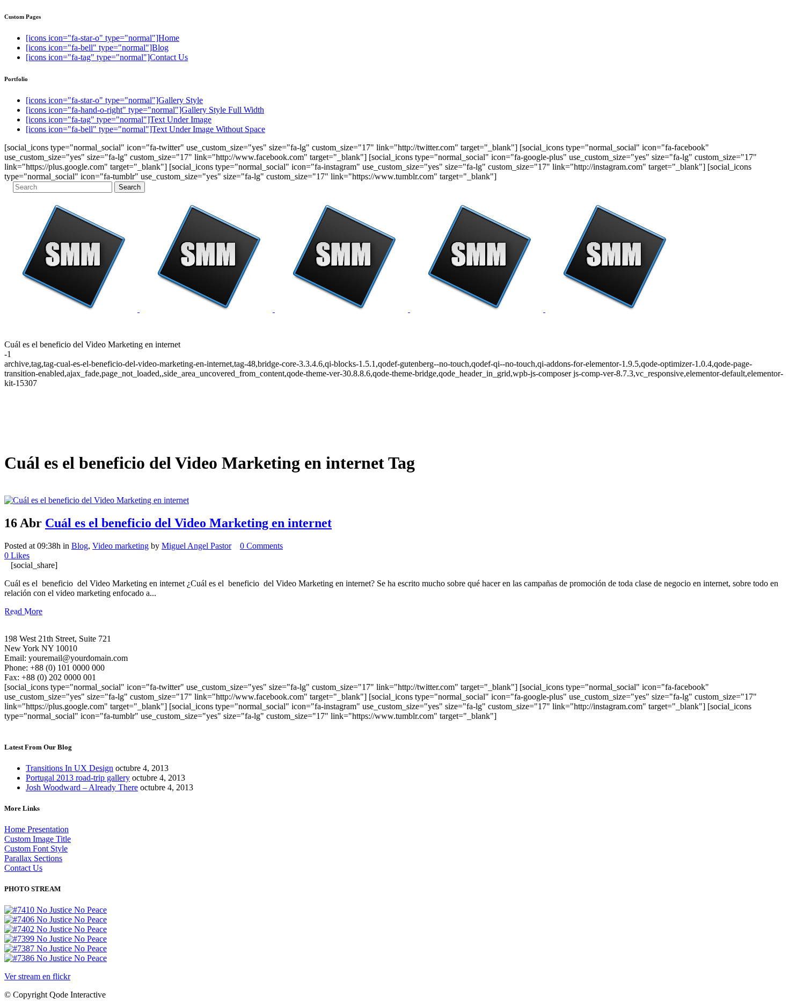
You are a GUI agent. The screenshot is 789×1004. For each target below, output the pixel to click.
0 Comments (261, 545)
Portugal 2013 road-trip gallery (78, 777)
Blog (79, 545)
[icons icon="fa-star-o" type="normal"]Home (102, 37)
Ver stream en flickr (37, 976)
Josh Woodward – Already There (82, 787)
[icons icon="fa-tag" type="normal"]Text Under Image (118, 119)
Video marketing (120, 545)
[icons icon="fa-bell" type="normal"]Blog (97, 47)
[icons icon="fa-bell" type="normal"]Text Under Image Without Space (145, 129)
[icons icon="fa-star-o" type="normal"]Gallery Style (114, 100)
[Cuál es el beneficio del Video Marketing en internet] (96, 500)
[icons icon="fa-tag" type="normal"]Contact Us (107, 57)
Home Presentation (36, 829)
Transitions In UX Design (69, 768)
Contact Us (23, 867)
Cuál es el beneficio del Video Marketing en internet (188, 523)
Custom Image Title (37, 838)
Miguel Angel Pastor (196, 545)
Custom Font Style (36, 848)
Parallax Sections (33, 858)
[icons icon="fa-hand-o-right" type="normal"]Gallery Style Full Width (145, 109)
